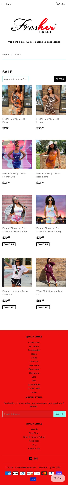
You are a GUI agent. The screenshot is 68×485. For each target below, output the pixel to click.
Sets (34, 380)
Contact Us (34, 448)
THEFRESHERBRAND (24, 467)
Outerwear (34, 369)
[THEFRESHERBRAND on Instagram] (36, 459)
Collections (34, 342)
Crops (34, 357)
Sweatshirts (34, 384)
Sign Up (60, 414)
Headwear (34, 365)
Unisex (34, 392)
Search (34, 429)
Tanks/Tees (34, 388)
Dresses (34, 361)
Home (5, 54)
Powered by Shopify (49, 467)
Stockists (34, 440)
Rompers (34, 373)
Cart (63, 4)
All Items (34, 346)
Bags (34, 354)
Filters (60, 79)
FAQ (34, 444)
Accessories (34, 350)
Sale (34, 376)
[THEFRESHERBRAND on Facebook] (30, 459)
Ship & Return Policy (34, 437)
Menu (9, 4)
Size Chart (34, 433)
